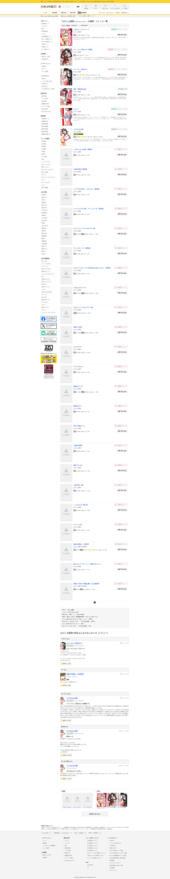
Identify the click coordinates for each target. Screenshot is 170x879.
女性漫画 (44, 141)
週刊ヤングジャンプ (46, 281)
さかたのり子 (45, 225)
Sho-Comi (44, 297)
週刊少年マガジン (46, 279)
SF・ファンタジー (46, 182)
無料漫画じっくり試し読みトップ (63, 833)
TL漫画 (43, 151)
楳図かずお (44, 207)
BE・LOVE (44, 261)
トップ (45, 12)
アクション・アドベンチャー (48, 177)
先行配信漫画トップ (46, 36)
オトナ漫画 (44, 156)
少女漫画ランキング (93, 845)
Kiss (43, 276)
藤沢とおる (44, 248)
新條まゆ (44, 230)
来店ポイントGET (46, 56)
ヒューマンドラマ (46, 161)
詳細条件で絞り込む (94, 814)
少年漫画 (44, 149)
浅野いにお (44, 197)
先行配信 (54, 12)
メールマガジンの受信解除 (48, 845)
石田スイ (44, 200)
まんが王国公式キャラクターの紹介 (118, 853)
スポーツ (44, 174)
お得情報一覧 (45, 59)
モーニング (44, 294)
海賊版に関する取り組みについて (49, 353)
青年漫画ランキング (93, 848)
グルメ (43, 185)
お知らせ (44, 78)
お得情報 (44, 857)
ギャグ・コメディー (46, 164)
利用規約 (112, 860)
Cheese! (44, 284)
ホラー (43, 180)
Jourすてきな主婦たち (47, 292)
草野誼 (43, 223)
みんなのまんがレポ (46, 111)
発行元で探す (45, 109)
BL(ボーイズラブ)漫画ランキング (96, 855)
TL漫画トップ (45, 44)
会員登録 (44, 66)
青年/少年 (73, 12)
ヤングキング (45, 302)
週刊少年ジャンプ (46, 271)
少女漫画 (44, 143)
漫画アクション (45, 307)
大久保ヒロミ (45, 210)
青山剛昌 (44, 194)
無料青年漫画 (45, 129)
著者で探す (44, 101)
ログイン (44, 68)
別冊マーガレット (46, 286)
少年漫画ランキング (93, 850)
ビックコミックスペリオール (48, 312)
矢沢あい (44, 254)
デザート (44, 304)
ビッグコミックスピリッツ (48, 274)
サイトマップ (113, 870)
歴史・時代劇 (45, 172)
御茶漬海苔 (44, 212)
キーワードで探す (46, 106)
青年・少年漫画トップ (47, 41)
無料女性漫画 (45, 123)
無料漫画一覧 (45, 121)
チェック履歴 (45, 71)
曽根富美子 (44, 236)
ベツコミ (44, 289)
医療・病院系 (45, 187)
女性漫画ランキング (93, 843)
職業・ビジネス (45, 167)
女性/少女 (63, 12)
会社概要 (112, 868)
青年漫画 (44, 146)
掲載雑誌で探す (45, 103)
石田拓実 (44, 202)
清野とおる (44, 233)
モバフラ (44, 310)
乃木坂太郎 (44, 243)
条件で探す (44, 96)
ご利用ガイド (45, 83)
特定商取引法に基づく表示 (116, 865)
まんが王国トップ (46, 833)
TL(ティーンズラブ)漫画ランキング (96, 853)
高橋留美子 (44, 241)
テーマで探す (45, 98)
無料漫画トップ (45, 23)
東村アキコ (44, 246)
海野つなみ (44, 205)
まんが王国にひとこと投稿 (48, 88)
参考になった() (67, 663)
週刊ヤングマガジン (46, 268)
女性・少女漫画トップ (47, 39)
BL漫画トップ (45, 46)
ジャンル (103, 12)
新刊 (118, 12)
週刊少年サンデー (46, 299)
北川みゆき (44, 220)
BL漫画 (43, 154)
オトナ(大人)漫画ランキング (95, 858)
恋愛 (43, 159)
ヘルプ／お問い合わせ (47, 81)
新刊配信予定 (45, 31)
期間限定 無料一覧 (46, 134)
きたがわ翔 (44, 218)
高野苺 (43, 238)
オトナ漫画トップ (46, 49)
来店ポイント (126, 12)
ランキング (111, 12)
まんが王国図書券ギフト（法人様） (118, 855)
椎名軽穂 (44, 228)
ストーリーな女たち (46, 263)
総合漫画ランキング (93, 840)
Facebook (90, 865)
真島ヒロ (44, 251)
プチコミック (45, 266)
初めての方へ (45, 86)
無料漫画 (83, 12)
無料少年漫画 (45, 131)
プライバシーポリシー (115, 863)
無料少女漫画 (45, 126)
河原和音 (44, 215)
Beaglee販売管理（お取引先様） (118, 858)
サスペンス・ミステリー (47, 169)
